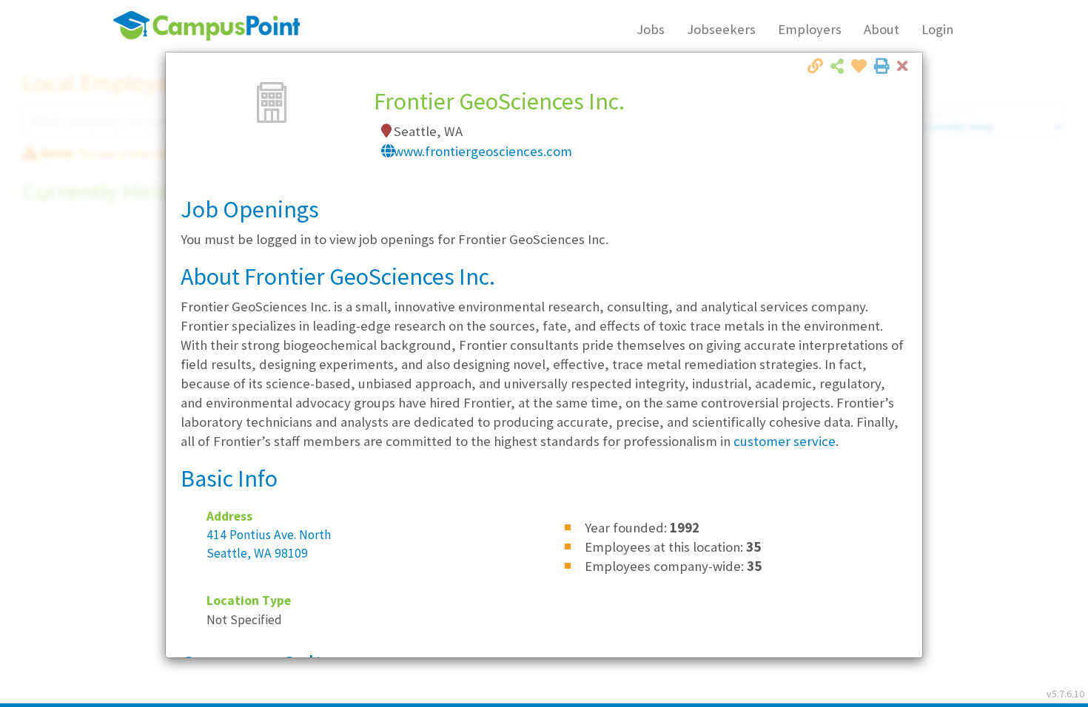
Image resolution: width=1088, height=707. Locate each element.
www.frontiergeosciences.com (483, 151)
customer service (784, 441)
